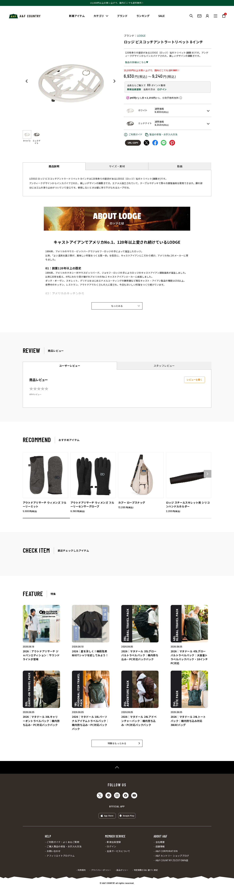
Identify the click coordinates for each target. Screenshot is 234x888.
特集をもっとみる (117, 743)
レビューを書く (194, 379)
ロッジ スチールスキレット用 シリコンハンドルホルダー (188, 504)
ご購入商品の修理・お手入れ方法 (64, 846)
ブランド (122, 16)
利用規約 (82, 870)
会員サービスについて (118, 851)
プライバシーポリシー (101, 870)
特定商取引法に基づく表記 (146, 870)
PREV (26, 81)
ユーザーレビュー (69, 366)
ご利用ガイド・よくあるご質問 (63, 842)
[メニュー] (215, 16)
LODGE (141, 35)
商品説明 (54, 166)
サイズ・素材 (117, 166)
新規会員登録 (134, 89)
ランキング (143, 16)
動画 (179, 166)
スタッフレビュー (164, 366)
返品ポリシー (122, 870)
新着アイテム (77, 16)
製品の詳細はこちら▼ (136, 62)
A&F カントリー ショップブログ (172, 855)
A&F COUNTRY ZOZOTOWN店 (172, 860)
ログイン (162, 89)
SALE (161, 16)
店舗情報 (160, 846)
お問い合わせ (54, 851)
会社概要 (160, 842)
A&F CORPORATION (166, 851)
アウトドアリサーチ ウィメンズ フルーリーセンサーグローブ (92, 504)
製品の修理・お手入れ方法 (163, 134)
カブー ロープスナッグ (131, 502)
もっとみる (117, 305)
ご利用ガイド (136, 134)
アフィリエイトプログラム (60, 855)
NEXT (114, 81)
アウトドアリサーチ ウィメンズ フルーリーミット (45, 504)
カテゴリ (99, 16)
